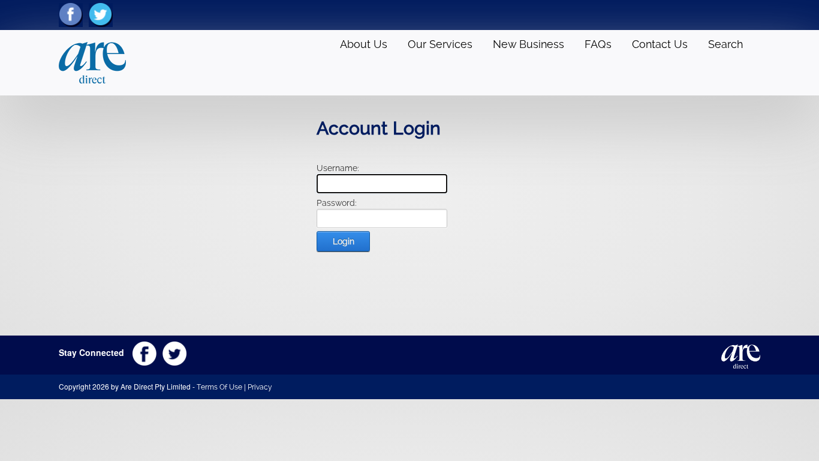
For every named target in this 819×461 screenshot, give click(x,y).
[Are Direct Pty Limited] (92, 62)
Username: (338, 168)
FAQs (598, 44)
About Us (363, 44)
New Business (528, 44)
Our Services (440, 44)
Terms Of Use (219, 387)
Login (343, 241)
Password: (337, 203)
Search (725, 44)
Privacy (260, 387)
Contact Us (660, 44)
